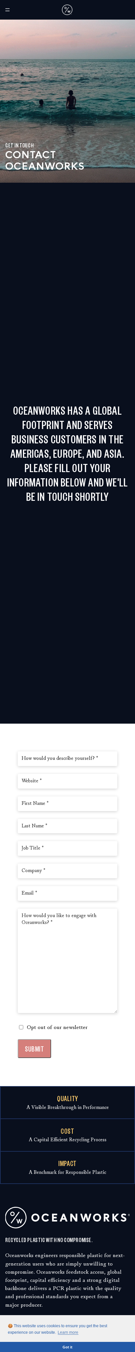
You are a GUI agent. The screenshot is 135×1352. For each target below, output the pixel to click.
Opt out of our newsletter (57, 1027)
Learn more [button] (68, 1332)
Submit (34, 1048)
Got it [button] (67, 1347)
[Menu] (7, 9)
